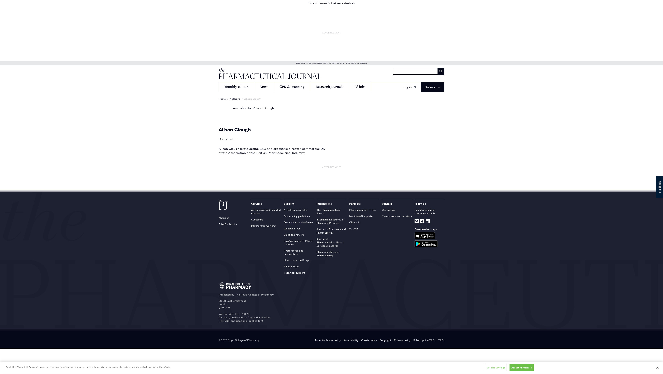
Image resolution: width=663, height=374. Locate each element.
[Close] (657, 367)
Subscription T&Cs (424, 340)
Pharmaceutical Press (362, 209)
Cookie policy (369, 340)
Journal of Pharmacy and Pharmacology (331, 230)
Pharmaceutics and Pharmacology (327, 253)
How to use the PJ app (297, 260)
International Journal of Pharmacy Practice (330, 221)
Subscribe (432, 87)
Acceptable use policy (328, 340)
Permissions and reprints (397, 216)
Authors (235, 98)
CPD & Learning (292, 87)
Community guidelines (297, 216)
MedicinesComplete (361, 216)
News (264, 87)
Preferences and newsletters (293, 252)
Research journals (329, 87)
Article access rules (295, 209)
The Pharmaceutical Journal (328, 211)
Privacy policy (402, 340)
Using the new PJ (294, 234)
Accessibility (350, 340)
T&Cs (441, 340)
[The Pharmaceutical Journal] (270, 73)
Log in (407, 87)
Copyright (385, 340)
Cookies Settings (496, 367)
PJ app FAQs (291, 266)
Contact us (388, 209)
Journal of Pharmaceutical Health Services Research (330, 242)
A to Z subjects (228, 224)
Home (222, 98)
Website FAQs (292, 228)
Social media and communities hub (425, 211)
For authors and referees (298, 222)
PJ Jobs (359, 87)
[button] (659, 187)
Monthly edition (236, 87)
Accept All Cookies (521, 367)
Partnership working (263, 225)
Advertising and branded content (266, 211)
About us (224, 217)
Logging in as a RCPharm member (298, 242)
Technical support (294, 272)
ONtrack (354, 222)
